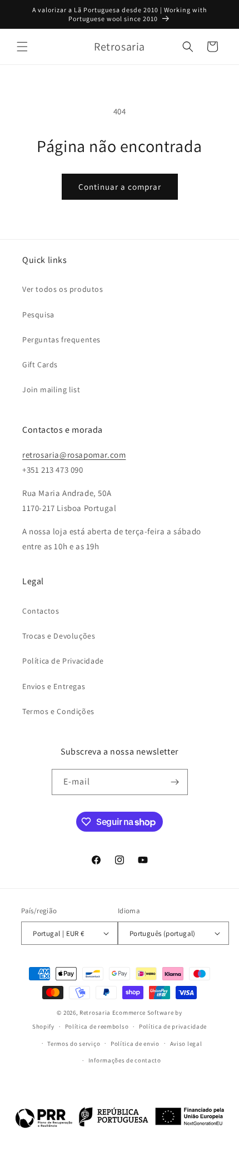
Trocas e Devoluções (58, 636)
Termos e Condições (58, 711)
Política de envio (135, 1043)
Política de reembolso (97, 1026)
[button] (22, 46)
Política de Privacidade (63, 661)
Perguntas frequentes (61, 340)
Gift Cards (40, 365)
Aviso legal (186, 1043)
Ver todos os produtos (62, 289)
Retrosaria (95, 1012)
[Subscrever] (175, 782)
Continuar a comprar (119, 186)
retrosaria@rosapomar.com (74, 454)
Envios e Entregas (53, 686)
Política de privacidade (173, 1026)
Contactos (40, 611)
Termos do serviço (73, 1043)
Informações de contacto (124, 1060)
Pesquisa (38, 315)
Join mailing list (51, 389)
